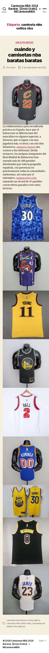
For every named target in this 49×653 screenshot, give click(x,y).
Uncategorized (24, 42)
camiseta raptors (26, 147)
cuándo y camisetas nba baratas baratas (24, 54)
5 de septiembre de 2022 (34, 67)
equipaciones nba (26, 178)
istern (13, 67)
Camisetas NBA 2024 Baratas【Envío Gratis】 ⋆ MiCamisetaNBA (24, 8)
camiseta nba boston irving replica (23, 620)
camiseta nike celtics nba (19, 623)
